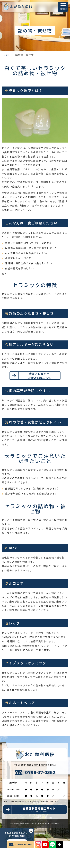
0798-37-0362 (40, 772)
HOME (6, 55)
